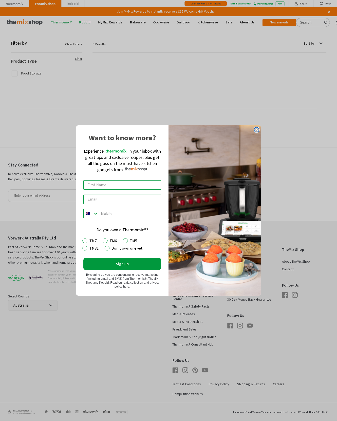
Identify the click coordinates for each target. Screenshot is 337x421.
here (126, 286)
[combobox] (91, 213)
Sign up (122, 264)
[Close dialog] (256, 129)
